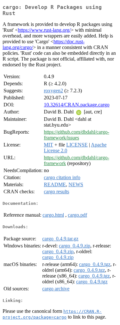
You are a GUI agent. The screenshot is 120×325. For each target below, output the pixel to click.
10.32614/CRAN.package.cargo (76, 104)
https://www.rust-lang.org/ (44, 30)
